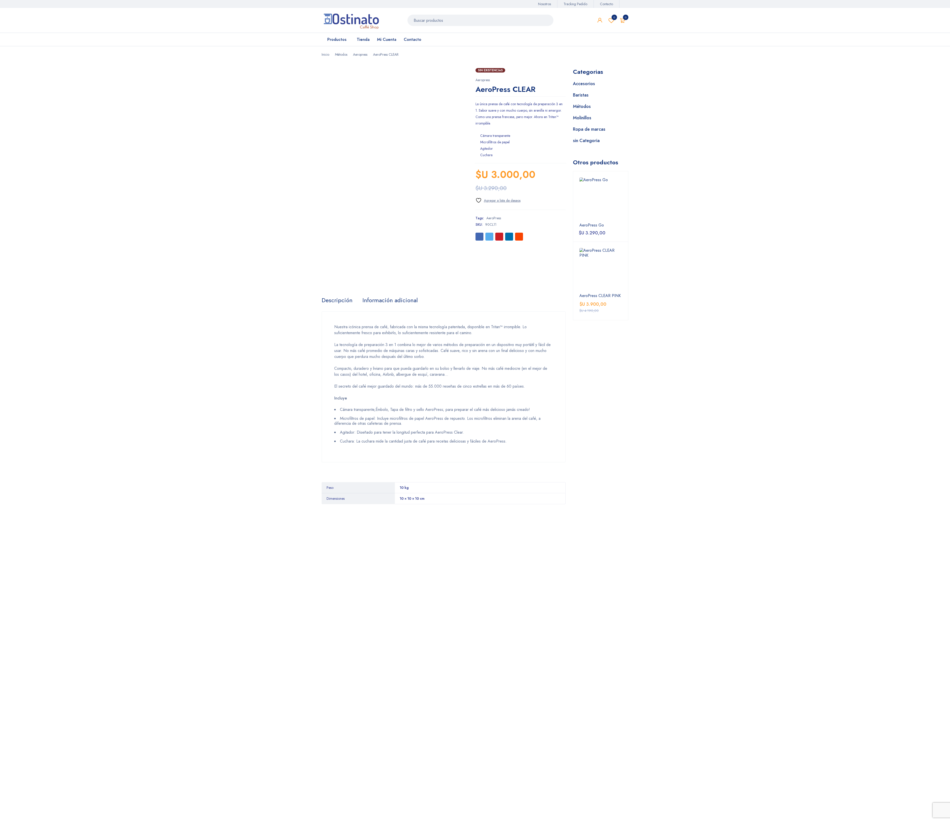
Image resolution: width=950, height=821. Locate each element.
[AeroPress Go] (600, 198)
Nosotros (544, 3)
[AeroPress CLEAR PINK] (600, 269)
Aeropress (360, 54)
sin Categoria (586, 140)
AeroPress (493, 218)
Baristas (581, 95)
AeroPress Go (591, 225)
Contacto (606, 3)
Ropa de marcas (589, 129)
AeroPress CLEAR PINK (600, 296)
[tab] (337, 300)
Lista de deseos (614, 17)
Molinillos (582, 118)
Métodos (341, 54)
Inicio (325, 54)
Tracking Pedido (575, 3)
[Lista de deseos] (498, 200)
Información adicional (390, 300)
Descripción (337, 300)
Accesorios (584, 83)
